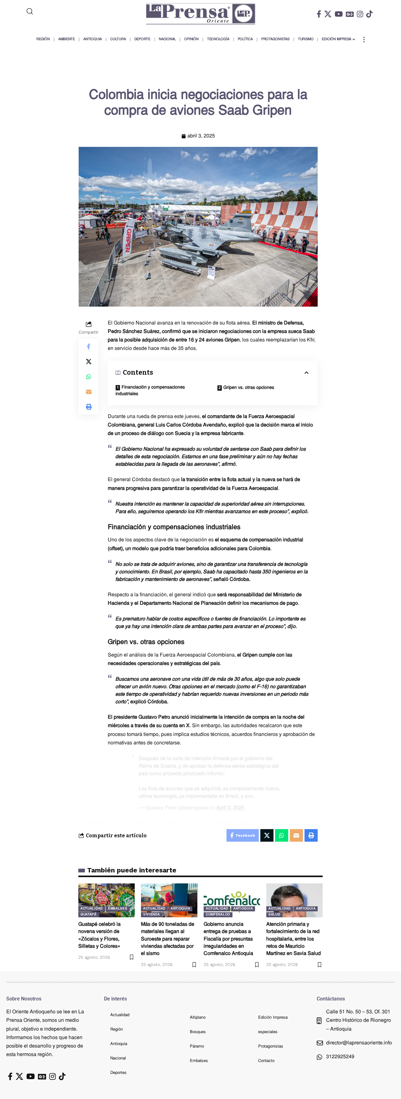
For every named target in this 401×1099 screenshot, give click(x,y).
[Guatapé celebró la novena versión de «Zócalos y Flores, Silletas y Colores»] (106, 900)
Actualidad (92, 908)
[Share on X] (88, 361)
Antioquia (180, 908)
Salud (274, 914)
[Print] (88, 406)
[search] (55, 11)
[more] (364, 39)
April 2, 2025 (230, 808)
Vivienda (151, 914)
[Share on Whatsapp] (88, 376)
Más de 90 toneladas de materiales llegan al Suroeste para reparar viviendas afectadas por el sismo (167, 939)
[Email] (88, 391)
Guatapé (89, 914)
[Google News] (349, 14)
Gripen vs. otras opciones (248, 387)
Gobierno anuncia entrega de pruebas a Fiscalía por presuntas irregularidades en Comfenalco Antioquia (228, 939)
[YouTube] (338, 14)
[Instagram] (360, 14)
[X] (328, 14)
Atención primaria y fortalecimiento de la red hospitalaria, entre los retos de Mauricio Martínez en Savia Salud (293, 939)
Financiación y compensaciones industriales (150, 390)
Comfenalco (218, 914)
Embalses (118, 908)
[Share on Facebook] (88, 346)
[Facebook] (319, 14)
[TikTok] (369, 14)
